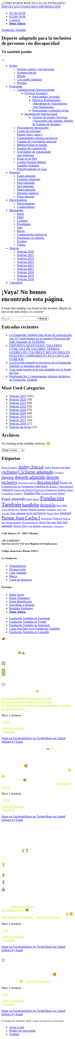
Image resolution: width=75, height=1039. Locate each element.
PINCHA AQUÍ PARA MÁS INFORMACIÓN (31, 6)
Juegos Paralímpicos (10, 510)
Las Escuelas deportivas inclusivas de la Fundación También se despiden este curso (40, 364)
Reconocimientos (13, 522)
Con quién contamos (29, 79)
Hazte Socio (16, 594)
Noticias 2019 (25, 275)
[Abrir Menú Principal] (3, 60)
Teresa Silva (20, 526)
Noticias (14, 248)
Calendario (15, 282)
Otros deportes (26, 196)
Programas (15, 86)
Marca (13, 576)
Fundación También (14, 30)
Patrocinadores (18, 200)
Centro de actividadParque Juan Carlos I (29, 132)
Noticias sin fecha (20, 427)
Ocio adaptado (18, 513)
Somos (13, 65)
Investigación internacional (41, 114)
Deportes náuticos (28, 193)
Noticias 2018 (25, 279)
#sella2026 (32, 702)
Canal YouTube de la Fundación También (34, 628)
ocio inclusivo (36, 513)
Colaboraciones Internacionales (36, 89)
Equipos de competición (31, 148)
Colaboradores (26, 206)
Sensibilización (30, 522)
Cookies (14, 1034)
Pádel (20, 217)
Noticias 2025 (25, 255)
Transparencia (17, 566)
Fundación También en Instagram (29, 625)
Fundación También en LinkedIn (29, 632)
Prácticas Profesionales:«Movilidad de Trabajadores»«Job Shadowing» (50, 104)
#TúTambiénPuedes (14, 705)
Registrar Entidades (21, 608)
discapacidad (48, 482)
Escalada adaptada (49, 494)
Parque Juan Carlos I (21, 517)
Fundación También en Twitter (28, 621)
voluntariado (47, 526)
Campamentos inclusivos (32, 234)
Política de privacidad (22, 1030)
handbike (30, 504)
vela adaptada (34, 526)
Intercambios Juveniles (46, 96)
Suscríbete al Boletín (21, 605)
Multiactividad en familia (32, 145)
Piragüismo (24, 224)
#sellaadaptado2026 (14, 698)
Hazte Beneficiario (20, 601)
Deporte (8, 477)
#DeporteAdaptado (13, 702)
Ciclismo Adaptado (28, 179)
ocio (59, 509)
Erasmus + (18, 494)
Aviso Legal (16, 1027)
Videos (21, 244)
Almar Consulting (9, 467)
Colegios (58, 472)
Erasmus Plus (32, 493)
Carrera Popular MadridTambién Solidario (31, 163)
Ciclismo (22, 220)
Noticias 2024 (25, 258)
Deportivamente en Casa (32, 169)
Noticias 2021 (25, 268)
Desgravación (17, 569)
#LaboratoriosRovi (13, 910)
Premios (22, 83)
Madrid (24, 509)
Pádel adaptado (26, 189)
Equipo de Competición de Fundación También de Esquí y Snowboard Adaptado (37, 486)
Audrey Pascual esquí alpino (57, 467)
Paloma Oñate (53, 513)
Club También (18, 572)
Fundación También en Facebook (29, 618)
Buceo (21, 231)
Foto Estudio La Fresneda (17, 917)
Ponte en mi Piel (27, 158)
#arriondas (45, 702)
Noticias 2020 (25, 272)
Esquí (20, 213)
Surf (59, 522)
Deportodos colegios (27, 483)
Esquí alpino (32, 499)
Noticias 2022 (25, 265)
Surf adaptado (25, 186)
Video (6, 721)
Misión (21, 76)
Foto (5, 930)
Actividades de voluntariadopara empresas (34, 153)
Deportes (14, 172)
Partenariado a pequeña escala (50, 110)
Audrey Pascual (31, 467)
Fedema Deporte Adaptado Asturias (48, 705)
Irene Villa (61, 505)
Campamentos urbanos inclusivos (37, 138)
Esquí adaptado (26, 176)
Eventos (22, 241)
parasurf (65, 513)
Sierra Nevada (47, 522)
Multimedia (16, 210)
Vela (19, 227)
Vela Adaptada (26, 182)
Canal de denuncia (20, 579)
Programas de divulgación (32, 127)
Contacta (14, 20)
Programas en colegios (30, 237)
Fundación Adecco (22, 906)
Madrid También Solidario (42, 509)
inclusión (48, 504)
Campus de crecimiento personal (36, 141)
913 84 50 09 (17, 13)
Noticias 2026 (25, 251)
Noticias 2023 (25, 262)
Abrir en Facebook (13, 728)
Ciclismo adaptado (35, 471)
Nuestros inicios (26, 72)
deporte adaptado (30, 477)
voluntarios (58, 526)
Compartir (8, 731)
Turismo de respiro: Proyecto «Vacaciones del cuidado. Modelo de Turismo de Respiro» (52, 121)
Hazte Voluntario (19, 598)
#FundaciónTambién (38, 698)
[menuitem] (41, 74)
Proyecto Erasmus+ (36, 93)
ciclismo (10, 471)
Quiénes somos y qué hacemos (35, 69)
